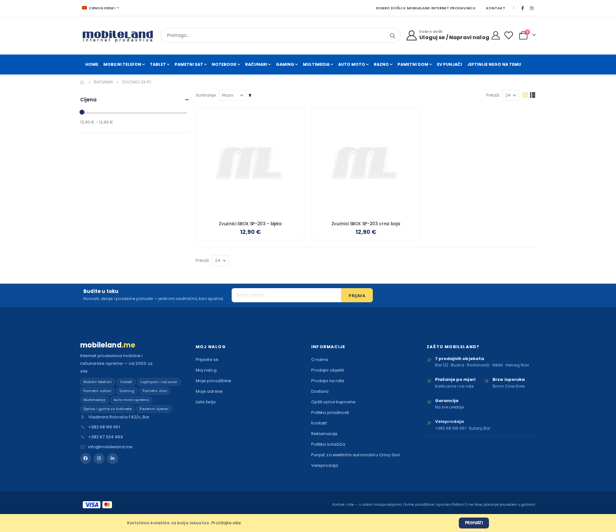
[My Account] (496, 35)
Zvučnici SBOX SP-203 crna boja (365, 224)
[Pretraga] (392, 36)
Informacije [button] (328, 347)
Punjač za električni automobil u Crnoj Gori (355, 455)
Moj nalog (206, 370)
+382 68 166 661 (104, 427)
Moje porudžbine (213, 381)
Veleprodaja (324, 465)
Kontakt (495, 8)
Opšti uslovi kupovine (333, 402)
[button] (294, 117)
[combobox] (280, 35)
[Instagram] (531, 8)
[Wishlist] (510, 35)
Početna (82, 82)
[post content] (250, 161)
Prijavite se (207, 359)
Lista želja (206, 402)
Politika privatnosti (330, 412)
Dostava (320, 391)
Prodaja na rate (327, 381)
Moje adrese (209, 391)
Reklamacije (324, 434)
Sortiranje (206, 95)
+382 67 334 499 (105, 437)
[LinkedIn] (112, 458)
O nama (319, 359)
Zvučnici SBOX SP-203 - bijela (250, 224)
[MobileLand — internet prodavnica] (118, 35)
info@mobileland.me (110, 447)
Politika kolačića (328, 444)
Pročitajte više (226, 523)
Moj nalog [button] (211, 347)
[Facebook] (522, 8)
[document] (308, 523)
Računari (103, 82)
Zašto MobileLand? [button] (453, 347)
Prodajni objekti (327, 370)
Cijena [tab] (88, 99)
